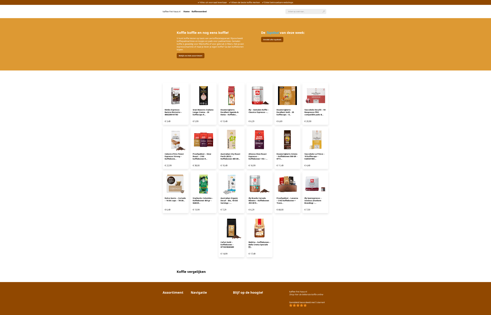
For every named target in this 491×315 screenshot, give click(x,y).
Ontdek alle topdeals (272, 39)
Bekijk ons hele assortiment (190, 56)
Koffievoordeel (199, 11)
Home (186, 11)
